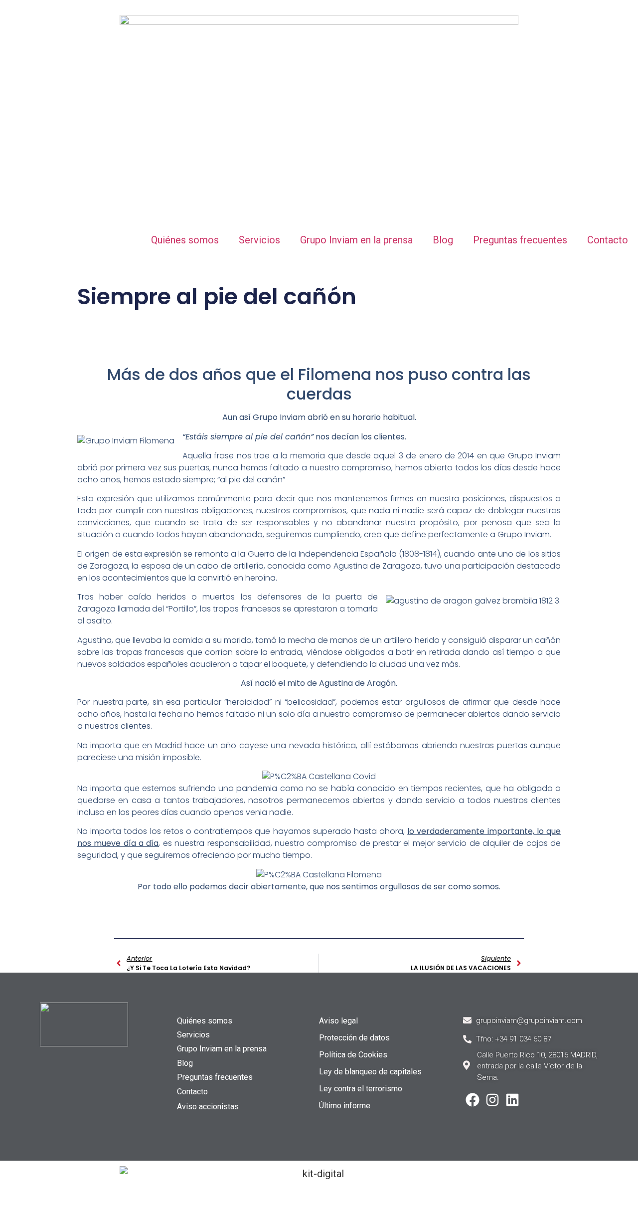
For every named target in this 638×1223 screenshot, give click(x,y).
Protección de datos (354, 1037)
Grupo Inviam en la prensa (356, 240)
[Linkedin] (512, 1100)
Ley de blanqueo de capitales (370, 1071)
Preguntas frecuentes (520, 240)
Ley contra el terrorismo (360, 1088)
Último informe (344, 1105)
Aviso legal (338, 1020)
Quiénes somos (185, 240)
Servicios (259, 240)
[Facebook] (472, 1100)
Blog (443, 240)
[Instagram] (492, 1100)
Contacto (607, 240)
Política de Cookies (353, 1054)
